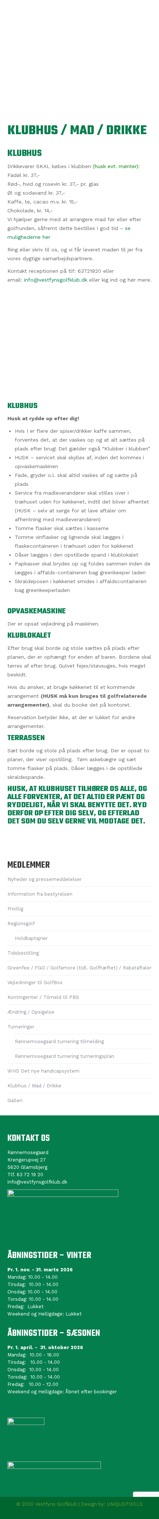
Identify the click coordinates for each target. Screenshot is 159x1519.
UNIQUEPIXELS (125, 1504)
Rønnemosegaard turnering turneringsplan (64, 1056)
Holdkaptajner (31, 938)
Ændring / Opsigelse (30, 1012)
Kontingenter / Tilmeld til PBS (43, 997)
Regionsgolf (21, 923)
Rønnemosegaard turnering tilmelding (59, 1041)
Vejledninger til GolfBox (34, 982)
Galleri (15, 1100)
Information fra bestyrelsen (39, 894)
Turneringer (20, 1026)
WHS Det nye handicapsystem (43, 1071)
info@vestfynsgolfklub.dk (55, 280)
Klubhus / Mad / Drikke (34, 1085)
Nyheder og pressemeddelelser (44, 879)
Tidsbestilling (23, 953)
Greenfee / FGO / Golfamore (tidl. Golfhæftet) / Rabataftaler (79, 968)
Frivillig (15, 909)
